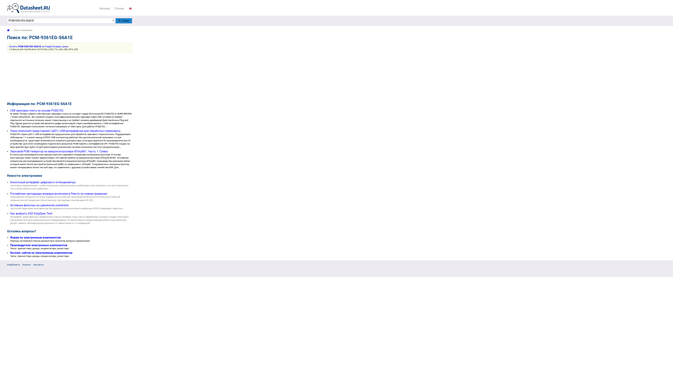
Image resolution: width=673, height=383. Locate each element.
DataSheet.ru (13, 264)
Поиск (125, 20)
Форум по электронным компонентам (35, 237)
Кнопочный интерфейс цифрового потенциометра (43, 182)
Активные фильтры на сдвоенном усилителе (39, 205)
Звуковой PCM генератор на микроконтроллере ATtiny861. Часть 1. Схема (59, 151)
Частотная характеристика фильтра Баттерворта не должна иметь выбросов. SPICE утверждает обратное (66, 208)
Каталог (105, 8)
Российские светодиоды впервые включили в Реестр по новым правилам (58, 193)
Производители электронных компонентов (38, 245)
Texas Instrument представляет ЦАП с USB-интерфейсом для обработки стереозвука (65, 131)
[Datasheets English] (130, 8)
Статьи (119, 8)
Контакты (38, 264)
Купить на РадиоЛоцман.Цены (38, 46)
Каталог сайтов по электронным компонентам (41, 252)
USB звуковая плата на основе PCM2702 (36, 110)
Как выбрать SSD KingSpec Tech (31, 213)
